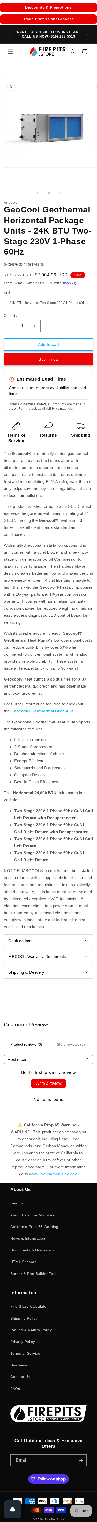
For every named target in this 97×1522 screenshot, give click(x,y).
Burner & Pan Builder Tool (33, 1274)
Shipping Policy (24, 1318)
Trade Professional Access (48, 19)
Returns (48, 435)
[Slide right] (60, 193)
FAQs (15, 1389)
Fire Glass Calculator (29, 1306)
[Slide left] (37, 193)
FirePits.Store (54, 1519)
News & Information (27, 1238)
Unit (7, 292)
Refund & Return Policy (31, 1330)
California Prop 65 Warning (34, 1227)
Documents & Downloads (32, 1250)
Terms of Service (25, 1353)
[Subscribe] (80, 1460)
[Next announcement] (87, 34)
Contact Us (20, 1377)
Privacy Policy (22, 1342)
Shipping (80, 435)
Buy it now (49, 359)
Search (16, 1203)
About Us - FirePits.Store (32, 1215)
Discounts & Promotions (48, 7)
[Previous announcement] (9, 34)
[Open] (12, 1509)
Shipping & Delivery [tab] (26, 972)
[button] (10, 51)
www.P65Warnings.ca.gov (53, 1174)
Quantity (10, 316)
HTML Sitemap (23, 1262)
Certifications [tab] (20, 940)
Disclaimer (19, 1365)
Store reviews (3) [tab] (71, 1044)
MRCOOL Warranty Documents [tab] (37, 956)
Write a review (48, 1083)
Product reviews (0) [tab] (26, 1044)
